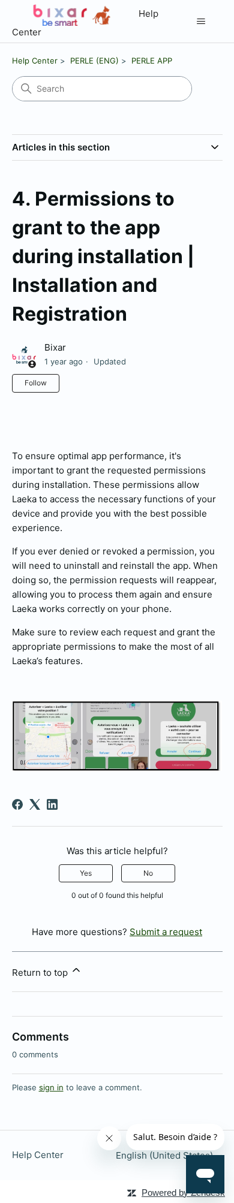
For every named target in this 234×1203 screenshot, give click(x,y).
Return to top (41, 972)
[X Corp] (34, 804)
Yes (86, 873)
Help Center (35, 60)
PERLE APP (151, 60)
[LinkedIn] (52, 804)
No (148, 873)
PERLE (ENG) (94, 60)
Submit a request (166, 931)
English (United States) (165, 1155)
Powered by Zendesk (183, 1192)
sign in (51, 1087)
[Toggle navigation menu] (201, 21)
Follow (36, 382)
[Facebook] (17, 804)
